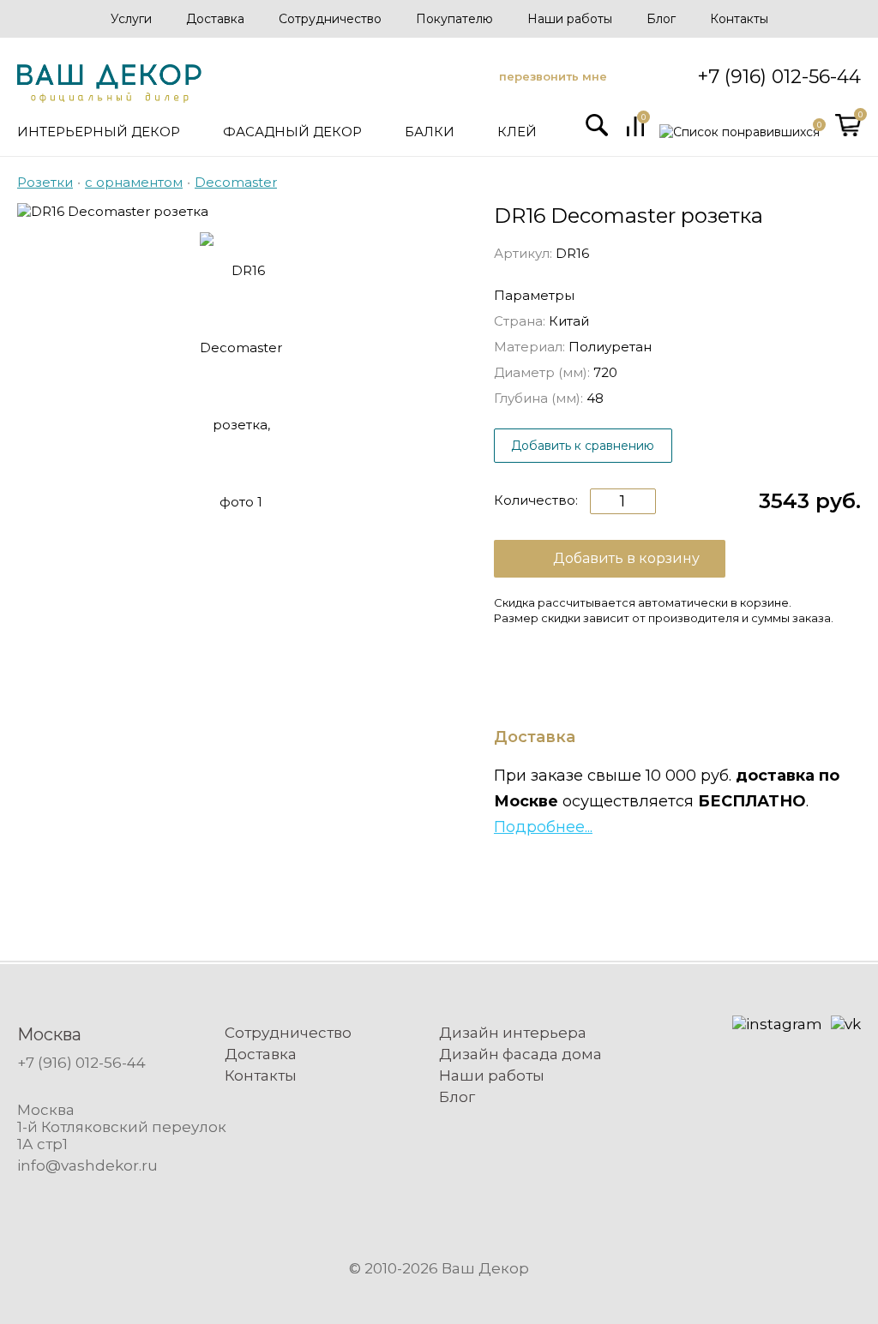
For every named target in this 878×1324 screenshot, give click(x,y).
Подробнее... (543, 827)
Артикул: (523, 253)
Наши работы (569, 19)
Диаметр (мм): (542, 372)
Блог (661, 19)
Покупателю (454, 19)
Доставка (215, 19)
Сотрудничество (330, 19)
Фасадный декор (292, 131)
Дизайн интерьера (512, 1032)
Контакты (739, 19)
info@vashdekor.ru (87, 1165)
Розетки (45, 182)
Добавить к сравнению (582, 445)
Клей (517, 131)
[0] (635, 132)
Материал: (529, 346)
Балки (429, 131)
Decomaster (236, 182)
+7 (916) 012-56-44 (779, 76)
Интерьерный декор (98, 131)
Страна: (519, 321)
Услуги (131, 19)
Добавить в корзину (626, 558)
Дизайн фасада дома (520, 1054)
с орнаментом (134, 182)
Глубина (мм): (538, 398)
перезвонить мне (553, 76)
